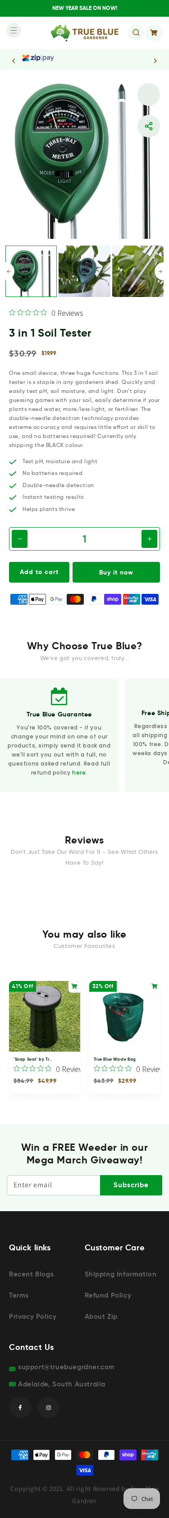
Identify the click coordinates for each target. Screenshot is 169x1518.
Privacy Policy (32, 1316)
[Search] (136, 32)
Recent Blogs (31, 1274)
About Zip (101, 1316)
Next (155, 61)
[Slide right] (159, 271)
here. (79, 772)
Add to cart (39, 572)
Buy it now (116, 572)
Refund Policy (108, 1295)
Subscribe (131, 1185)
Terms (19, 1295)
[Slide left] (9, 271)
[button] (11, 33)
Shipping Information (121, 1274)
